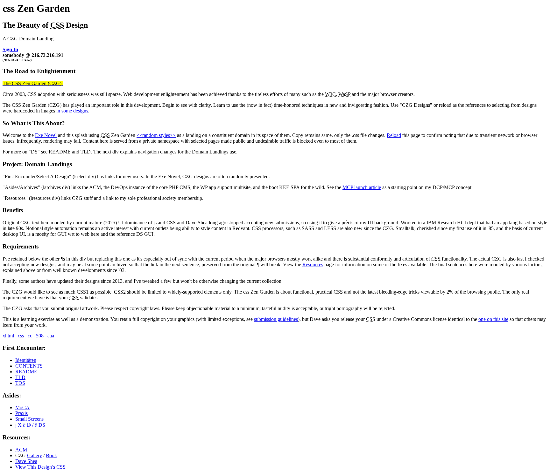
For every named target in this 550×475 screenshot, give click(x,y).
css (21, 335)
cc (30, 335)
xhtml (8, 335)
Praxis (21, 413)
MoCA (22, 407)
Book (51, 455)
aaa (50, 335)
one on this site (493, 319)
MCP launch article (361, 187)
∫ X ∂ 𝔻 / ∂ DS (30, 425)
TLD (20, 377)
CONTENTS (29, 366)
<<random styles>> (156, 135)
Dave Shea (26, 461)
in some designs (72, 110)
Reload (394, 135)
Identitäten (25, 360)
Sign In (10, 49)
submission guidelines (276, 319)
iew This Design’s (40, 467)
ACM (21, 449)
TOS (20, 383)
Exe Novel (46, 135)
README (26, 371)
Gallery (34, 455)
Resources (312, 264)
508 (40, 335)
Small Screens (29, 419)
